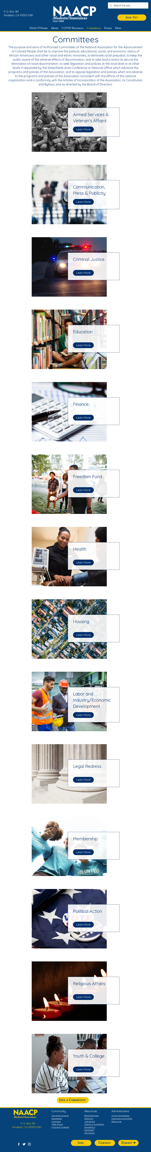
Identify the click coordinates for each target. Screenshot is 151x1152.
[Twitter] (24, 1144)
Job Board (89, 1121)
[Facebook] (19, 1144)
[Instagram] (29, 1144)
